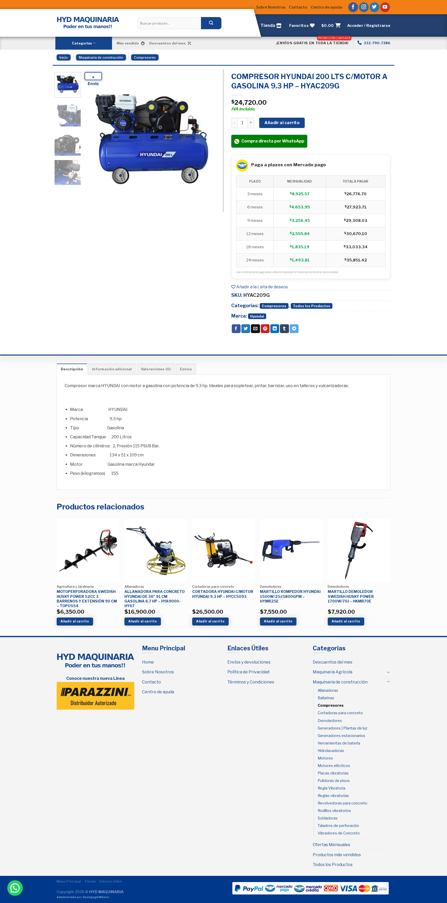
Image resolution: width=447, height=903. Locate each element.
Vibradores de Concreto (339, 833)
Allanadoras (328, 690)
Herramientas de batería (339, 743)
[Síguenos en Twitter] (374, 7)
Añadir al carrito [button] (75, 621)
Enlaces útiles (110, 881)
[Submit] (211, 23)
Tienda (90, 881)
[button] (15, 888)
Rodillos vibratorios (334, 810)
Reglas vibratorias (333, 795)
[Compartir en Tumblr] (284, 328)
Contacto (298, 7)
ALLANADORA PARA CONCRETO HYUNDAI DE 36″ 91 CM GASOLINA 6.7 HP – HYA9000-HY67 (154, 598)
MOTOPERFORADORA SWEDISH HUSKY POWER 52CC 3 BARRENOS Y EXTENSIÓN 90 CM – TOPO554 (87, 598)
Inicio (63, 57)
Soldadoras (328, 818)
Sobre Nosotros (270, 7)
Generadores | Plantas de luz (342, 728)
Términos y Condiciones (250, 682)
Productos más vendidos (337, 854)
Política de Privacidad (248, 671)
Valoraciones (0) (156, 369)
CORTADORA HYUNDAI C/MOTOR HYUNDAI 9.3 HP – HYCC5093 (222, 593)
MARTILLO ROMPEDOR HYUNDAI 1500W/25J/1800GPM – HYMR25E (290, 596)
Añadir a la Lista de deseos (261, 286)
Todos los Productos (311, 306)
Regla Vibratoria (331, 788)
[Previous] (93, 139)
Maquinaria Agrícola (332, 671)
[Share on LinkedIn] (274, 328)
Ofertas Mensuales (331, 844)
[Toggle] (388, 672)
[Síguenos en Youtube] (385, 7)
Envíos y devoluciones (249, 662)
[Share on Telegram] (294, 328)
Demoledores (330, 720)
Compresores (145, 57)
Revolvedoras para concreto (342, 803)
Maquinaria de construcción (101, 57)
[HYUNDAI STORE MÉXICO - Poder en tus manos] (88, 22)
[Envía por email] (255, 328)
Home (148, 662)
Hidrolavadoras (331, 750)
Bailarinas (326, 698)
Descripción (72, 369)
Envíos (186, 369)
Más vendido (128, 43)
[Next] (210, 139)
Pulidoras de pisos (334, 780)
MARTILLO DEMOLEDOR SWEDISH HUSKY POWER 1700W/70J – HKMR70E (351, 596)
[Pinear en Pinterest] (265, 328)
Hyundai (257, 316)
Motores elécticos (334, 765)
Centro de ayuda (326, 7)
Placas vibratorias (333, 773)
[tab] (72, 369)
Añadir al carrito (282, 122)
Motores (325, 758)
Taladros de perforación (338, 825)
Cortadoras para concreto (340, 713)
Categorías (82, 43)
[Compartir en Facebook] (236, 328)
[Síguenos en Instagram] (364, 7)
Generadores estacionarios (341, 735)
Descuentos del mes (167, 43)
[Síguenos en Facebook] (353, 7)
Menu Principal (69, 881)
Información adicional (112, 369)
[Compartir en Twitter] (245, 328)
